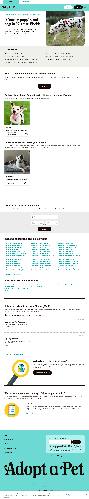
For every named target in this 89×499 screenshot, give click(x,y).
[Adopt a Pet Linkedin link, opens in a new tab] (65, 456)
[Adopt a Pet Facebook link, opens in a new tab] (47, 456)
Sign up (78, 7)
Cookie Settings (44, 486)
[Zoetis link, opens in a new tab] (56, 491)
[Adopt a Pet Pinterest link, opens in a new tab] (55, 456)
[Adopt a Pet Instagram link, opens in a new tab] (62, 456)
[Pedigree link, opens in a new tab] (50, 490)
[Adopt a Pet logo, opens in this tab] (44, 471)
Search (44, 229)
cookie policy (21, 495)
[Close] (86, 495)
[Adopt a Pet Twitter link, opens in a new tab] (51, 456)
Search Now (44, 86)
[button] (25, 134)
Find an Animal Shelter (42, 372)
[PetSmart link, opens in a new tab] (43, 491)
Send (76, 442)
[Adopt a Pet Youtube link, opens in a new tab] (58, 456)
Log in (68, 7)
